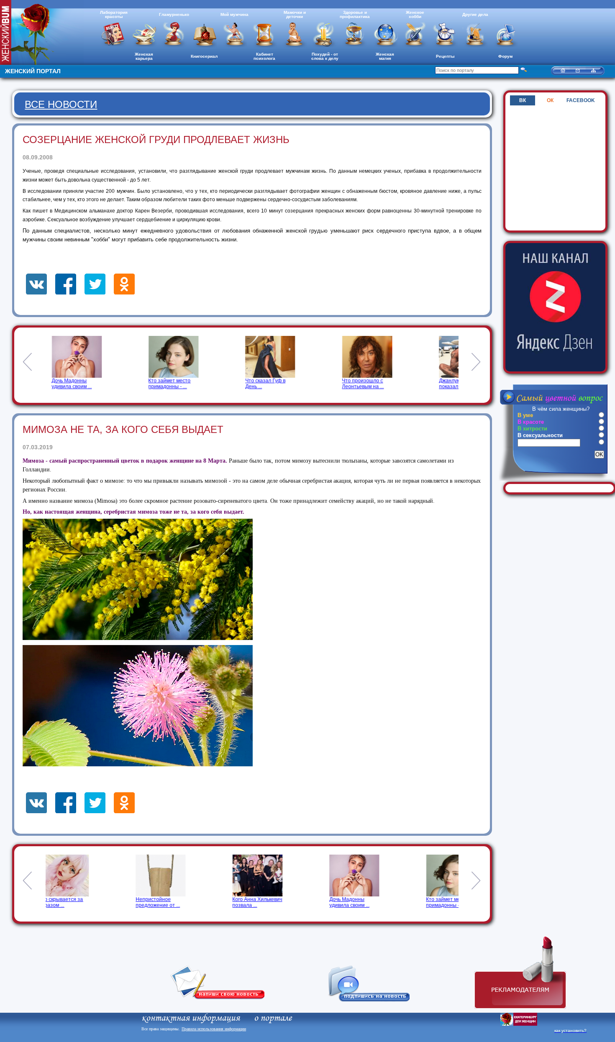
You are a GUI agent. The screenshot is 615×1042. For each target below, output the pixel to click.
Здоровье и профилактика (355, 14)
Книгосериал (204, 56)
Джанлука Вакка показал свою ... (452, 383)
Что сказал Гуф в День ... (259, 383)
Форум (505, 56)
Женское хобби (415, 14)
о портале (273, 1018)
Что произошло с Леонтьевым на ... (357, 383)
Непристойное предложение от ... (68, 902)
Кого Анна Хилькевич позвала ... (167, 902)
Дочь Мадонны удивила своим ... (66, 383)
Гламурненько (174, 14)
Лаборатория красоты (114, 14)
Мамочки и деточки (295, 14)
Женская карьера (144, 56)
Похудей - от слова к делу (324, 56)
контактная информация (190, 1018)
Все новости (61, 104)
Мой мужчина (234, 14)
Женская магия (385, 56)
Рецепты (445, 56)
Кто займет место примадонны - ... (164, 383)
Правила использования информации (214, 1029)
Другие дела (475, 14)
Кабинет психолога (264, 56)
